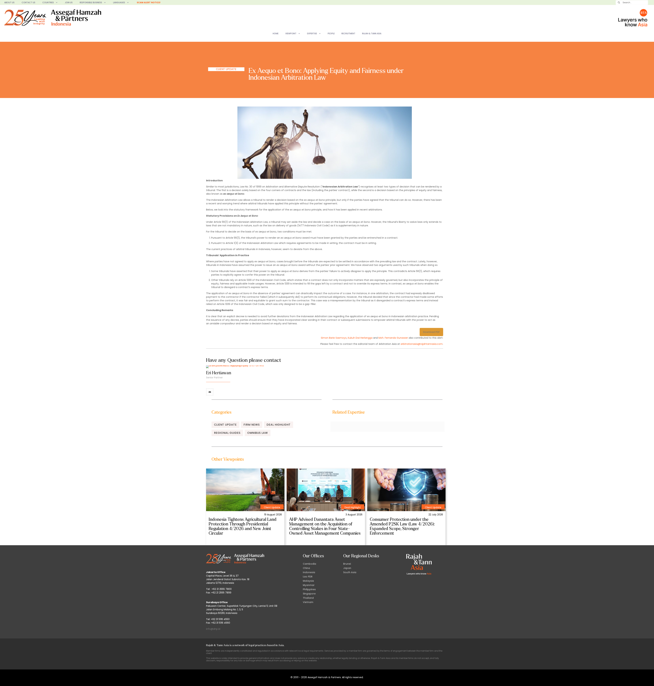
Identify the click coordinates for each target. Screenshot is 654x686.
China (306, 568)
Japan (347, 568)
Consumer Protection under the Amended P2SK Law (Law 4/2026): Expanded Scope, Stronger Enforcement (402, 526)
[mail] (209, 392)
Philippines (309, 589)
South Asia (349, 572)
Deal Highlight (279, 425)
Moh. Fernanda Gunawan (393, 338)
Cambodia (309, 564)
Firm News (252, 425)
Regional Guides (227, 433)
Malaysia (308, 581)
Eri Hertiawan (218, 373)
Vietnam (308, 602)
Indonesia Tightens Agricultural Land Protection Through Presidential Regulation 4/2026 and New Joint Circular (242, 526)
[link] (245, 490)
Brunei (347, 564)
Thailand (308, 598)
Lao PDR (308, 576)
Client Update (226, 69)
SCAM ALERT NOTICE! (148, 2)
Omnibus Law (257, 433)
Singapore (309, 593)
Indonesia (309, 572)
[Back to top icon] (637, 679)
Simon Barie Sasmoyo (334, 338)
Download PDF (431, 332)
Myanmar (309, 585)
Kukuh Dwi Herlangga (360, 338)
